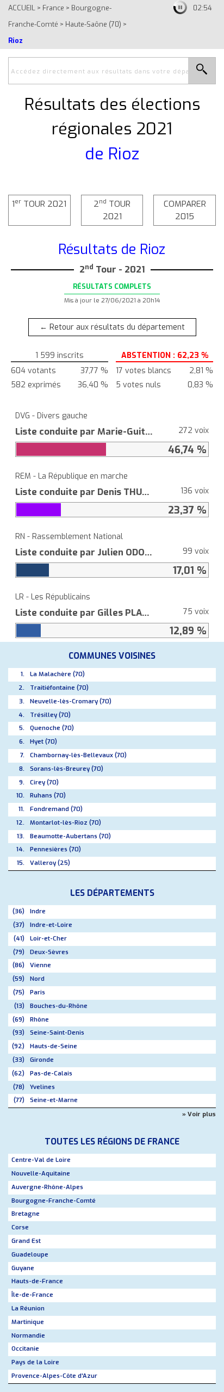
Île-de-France (32, 1295)
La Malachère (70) (57, 674)
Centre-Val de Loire (41, 1160)
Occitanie (25, 1349)
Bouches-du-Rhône (59, 1006)
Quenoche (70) (52, 728)
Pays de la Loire (35, 1362)
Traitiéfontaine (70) (59, 688)
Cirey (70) (44, 782)
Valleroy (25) (50, 863)
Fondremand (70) (56, 809)
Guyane (22, 1268)
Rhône (39, 1020)
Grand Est (26, 1241)
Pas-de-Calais (51, 1073)
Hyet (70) (43, 742)
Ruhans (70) (48, 795)
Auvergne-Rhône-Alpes (47, 1187)
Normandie (28, 1336)
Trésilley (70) (50, 715)
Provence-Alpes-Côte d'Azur (54, 1376)
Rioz (15, 40)
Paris (37, 992)
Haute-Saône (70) (93, 24)
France (53, 8)
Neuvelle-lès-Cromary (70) (70, 701)
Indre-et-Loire (51, 925)
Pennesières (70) (55, 849)
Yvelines (42, 1087)
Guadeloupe (29, 1255)
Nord (37, 979)
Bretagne (25, 1214)
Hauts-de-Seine (53, 1046)
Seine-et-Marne (54, 1100)
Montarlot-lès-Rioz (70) (65, 823)
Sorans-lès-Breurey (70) (66, 769)
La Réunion (28, 1308)
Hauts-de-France (37, 1281)
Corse (20, 1227)
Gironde (42, 1060)
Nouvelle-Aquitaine (40, 1174)
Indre (38, 911)
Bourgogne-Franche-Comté (53, 1201)
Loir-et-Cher (48, 939)
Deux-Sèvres (49, 952)
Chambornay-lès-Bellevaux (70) (78, 755)
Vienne (40, 965)
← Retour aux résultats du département (112, 327)
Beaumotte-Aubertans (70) (70, 836)
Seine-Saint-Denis (57, 1033)
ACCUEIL (21, 8)
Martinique (27, 1322)
